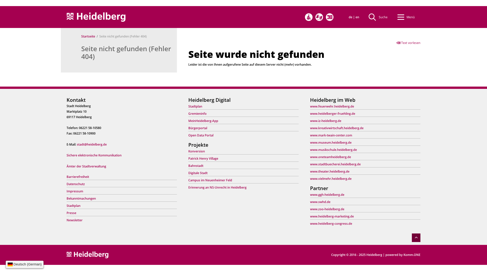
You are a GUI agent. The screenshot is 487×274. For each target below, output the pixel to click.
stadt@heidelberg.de (92, 144)
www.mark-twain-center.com (331, 135)
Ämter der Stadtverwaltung (86, 166)
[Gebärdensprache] (319, 17)
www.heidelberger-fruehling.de (332, 114)
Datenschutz (76, 184)
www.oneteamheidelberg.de (330, 157)
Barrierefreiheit (78, 177)
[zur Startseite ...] (87, 254)
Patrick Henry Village (203, 158)
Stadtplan (73, 206)
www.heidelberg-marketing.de (332, 216)
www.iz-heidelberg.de (325, 121)
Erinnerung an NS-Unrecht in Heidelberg (217, 187)
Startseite (88, 36)
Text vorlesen (410, 43)
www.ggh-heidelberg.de (327, 195)
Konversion (196, 151)
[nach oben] (416, 237)
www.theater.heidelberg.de (329, 171)
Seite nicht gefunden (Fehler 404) (126, 52)
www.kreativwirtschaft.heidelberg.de (337, 128)
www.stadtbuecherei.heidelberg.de (335, 164)
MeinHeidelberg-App (203, 121)
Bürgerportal (197, 128)
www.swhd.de (320, 202)
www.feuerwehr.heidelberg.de (332, 106)
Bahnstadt (195, 166)
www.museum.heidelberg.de (331, 142)
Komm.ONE (411, 255)
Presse (71, 213)
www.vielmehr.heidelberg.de (331, 179)
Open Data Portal (200, 135)
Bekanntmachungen (81, 198)
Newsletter (75, 220)
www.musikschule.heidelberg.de (333, 150)
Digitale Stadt (198, 173)
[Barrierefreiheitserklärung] (309, 17)
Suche (383, 17)
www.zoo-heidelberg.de (327, 209)
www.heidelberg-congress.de (331, 223)
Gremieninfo (197, 114)
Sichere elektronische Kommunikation (94, 155)
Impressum (75, 191)
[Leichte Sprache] (329, 17)
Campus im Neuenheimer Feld (210, 180)
